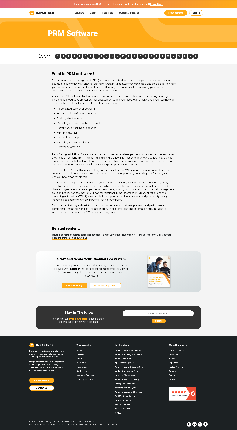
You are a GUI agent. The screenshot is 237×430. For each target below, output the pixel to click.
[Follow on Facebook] (205, 424)
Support (172, 375)
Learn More (156, 4)
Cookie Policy (50, 424)
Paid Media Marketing (125, 396)
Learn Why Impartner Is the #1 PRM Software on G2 (131, 234)
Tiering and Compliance (125, 384)
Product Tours (82, 363)
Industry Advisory (84, 379)
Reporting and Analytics (125, 388)
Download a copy (73, 285)
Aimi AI (118, 413)
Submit (158, 321)
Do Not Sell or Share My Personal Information (83, 424)
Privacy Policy (40, 424)
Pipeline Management (124, 363)
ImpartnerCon (175, 363)
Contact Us (41, 388)
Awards (80, 358)
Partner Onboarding (124, 358)
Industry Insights (176, 350)
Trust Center (61, 424)
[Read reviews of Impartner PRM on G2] (182, 399)
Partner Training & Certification (129, 367)
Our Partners (82, 371)
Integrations (81, 367)
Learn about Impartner (104, 285)
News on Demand (123, 404)
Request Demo (175, 13)
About (79, 350)
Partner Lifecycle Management (129, 350)
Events (172, 358)
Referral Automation (124, 400)
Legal (31, 424)
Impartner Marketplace (125, 375)
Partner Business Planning (127, 379)
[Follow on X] (200, 424)
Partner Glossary (176, 367)
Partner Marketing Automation (128, 354)
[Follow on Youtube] (194, 424)
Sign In (196, 13)
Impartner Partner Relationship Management (76, 234)
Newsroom (174, 354)
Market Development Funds (127, 371)
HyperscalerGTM (122, 409)
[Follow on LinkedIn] (189, 424)
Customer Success (85, 375)
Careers (172, 371)
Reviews (80, 354)
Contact (172, 379)
